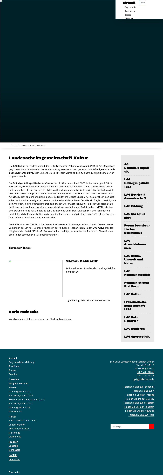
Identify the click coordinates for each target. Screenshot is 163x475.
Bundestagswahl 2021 (20, 403)
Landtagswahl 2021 (19, 407)
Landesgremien (17, 424)
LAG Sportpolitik (137, 336)
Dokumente (15, 436)
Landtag (13, 445)
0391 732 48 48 (145, 375)
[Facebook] (10, 5)
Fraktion (13, 442)
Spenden (14, 379)
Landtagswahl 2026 (19, 391)
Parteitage (14, 432)
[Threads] (18, 5)
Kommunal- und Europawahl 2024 (27, 399)
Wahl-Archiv (15, 411)
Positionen (130, 11)
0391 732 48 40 (145, 372)
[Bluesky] (23, 5)
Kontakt (13, 455)
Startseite (14, 472)
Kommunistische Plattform (137, 284)
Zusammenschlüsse (27, 145)
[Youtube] (35, 5)
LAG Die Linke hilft (134, 215)
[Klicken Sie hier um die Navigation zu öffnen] (157, 5)
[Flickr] (39, 5)
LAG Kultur (132, 294)
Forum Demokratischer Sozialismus (137, 229)
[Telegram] (31, 5)
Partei (15, 145)
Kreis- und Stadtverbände (22, 420)
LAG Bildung (133, 206)
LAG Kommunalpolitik (137, 273)
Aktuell (13, 358)
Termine (129, 18)
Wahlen (13, 387)
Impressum (14, 459)
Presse (128, 14)
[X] (14, 5)
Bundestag (14, 450)
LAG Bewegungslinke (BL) (137, 183)
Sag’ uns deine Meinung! (22, 362)
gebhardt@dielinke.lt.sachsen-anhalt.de (89, 300)
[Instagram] (27, 5)
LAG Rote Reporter (131, 319)
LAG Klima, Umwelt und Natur (133, 259)
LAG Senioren (134, 328)
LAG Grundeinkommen (135, 244)
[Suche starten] (151, 426)
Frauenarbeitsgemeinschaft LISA (135, 305)
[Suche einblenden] (150, 5)
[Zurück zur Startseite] (9, 145)
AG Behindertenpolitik (137, 167)
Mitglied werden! (18, 383)
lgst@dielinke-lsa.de (143, 379)
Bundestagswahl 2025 (21, 395)
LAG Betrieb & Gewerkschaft (135, 196)
